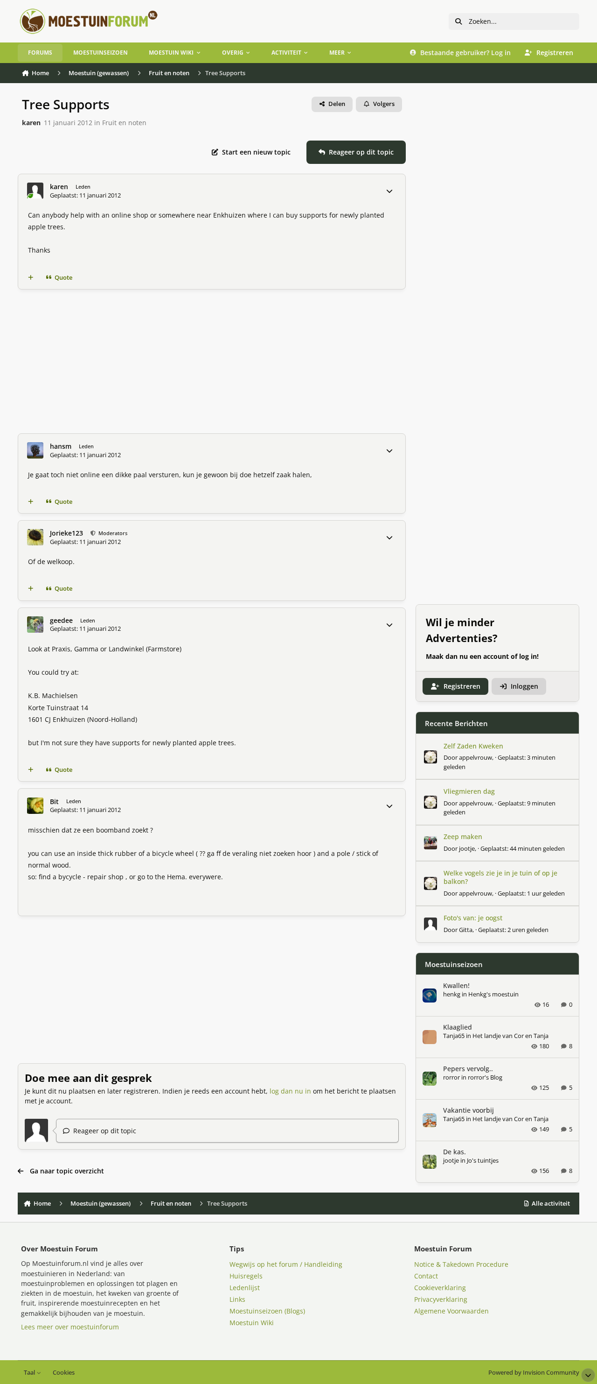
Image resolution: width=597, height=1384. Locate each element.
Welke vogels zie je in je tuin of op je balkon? (500, 877)
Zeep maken (463, 836)
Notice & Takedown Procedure (461, 1264)
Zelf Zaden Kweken (473, 745)
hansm (60, 446)
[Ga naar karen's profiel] (35, 191)
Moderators (112, 533)
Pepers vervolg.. (468, 1068)
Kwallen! (456, 985)
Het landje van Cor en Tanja (510, 1035)
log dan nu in (290, 1091)
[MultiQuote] (31, 277)
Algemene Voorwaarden (451, 1310)
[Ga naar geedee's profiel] (35, 624)
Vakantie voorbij (468, 1110)
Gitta (465, 929)
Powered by (533, 1373)
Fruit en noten (124, 122)
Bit (54, 802)
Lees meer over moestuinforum (70, 1326)
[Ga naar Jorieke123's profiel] (35, 537)
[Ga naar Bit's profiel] (35, 806)
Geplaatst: (522, 848)
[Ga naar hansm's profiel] (35, 450)
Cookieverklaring (440, 1287)
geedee (61, 620)
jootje (467, 848)
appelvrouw (475, 757)
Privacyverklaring (440, 1299)
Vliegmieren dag (469, 791)
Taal (30, 1373)
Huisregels (246, 1275)
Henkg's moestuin (493, 994)
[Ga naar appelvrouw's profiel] (430, 756)
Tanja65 (454, 1035)
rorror (451, 1077)
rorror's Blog (485, 1077)
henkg (451, 994)
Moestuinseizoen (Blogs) (267, 1310)
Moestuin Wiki (251, 1322)
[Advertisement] (212, 361)
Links (237, 1299)
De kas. (454, 1151)
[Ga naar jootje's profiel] (430, 842)
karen (31, 122)
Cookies (64, 1373)
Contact (426, 1275)
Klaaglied (457, 1027)
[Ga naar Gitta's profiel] (430, 924)
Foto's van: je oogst (473, 917)
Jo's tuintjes (483, 1160)
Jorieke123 (66, 533)
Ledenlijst (244, 1287)
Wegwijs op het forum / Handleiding (285, 1264)
